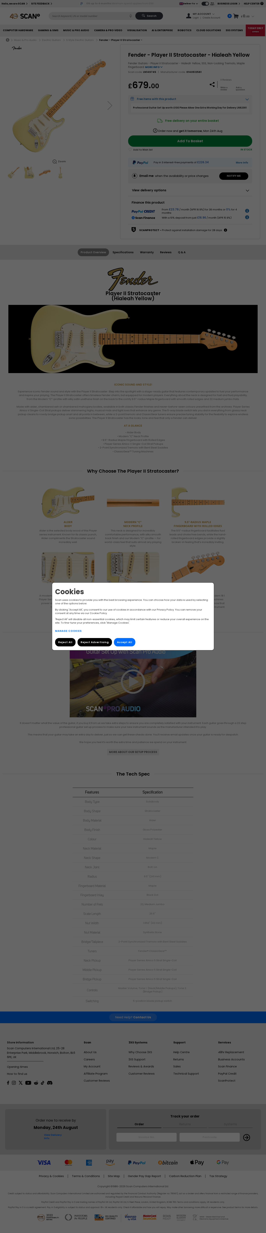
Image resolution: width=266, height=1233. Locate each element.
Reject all (65, 642)
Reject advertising (95, 642)
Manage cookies (68, 631)
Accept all (124, 642)
